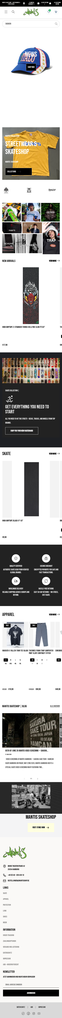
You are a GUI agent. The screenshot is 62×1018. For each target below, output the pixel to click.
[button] (6, 12)
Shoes (5, 916)
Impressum (7, 958)
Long (4, 910)
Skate (5, 893)
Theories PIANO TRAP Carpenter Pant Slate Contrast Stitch (41, 652)
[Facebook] (28, 1013)
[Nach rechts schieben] (37, 778)
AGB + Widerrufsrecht (11, 964)
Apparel (6, 899)
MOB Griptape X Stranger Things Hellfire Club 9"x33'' (23, 327)
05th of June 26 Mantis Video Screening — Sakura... (26, 751)
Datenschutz (7, 953)
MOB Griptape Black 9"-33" (12, 521)
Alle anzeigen (55, 706)
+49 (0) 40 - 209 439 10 (16, 875)
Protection (7, 905)
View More (53, 261)
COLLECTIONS (11, 171)
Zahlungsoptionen (9, 941)
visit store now (39, 827)
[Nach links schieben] (24, 778)
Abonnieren (31, 993)
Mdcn (5, 922)
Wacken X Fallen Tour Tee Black (15, 651)
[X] (33, 1013)
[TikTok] (23, 1013)
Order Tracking (8, 935)
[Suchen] (13, 12)
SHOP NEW (31, 67)
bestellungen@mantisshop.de (18, 880)
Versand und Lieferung (11, 947)
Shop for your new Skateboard (22, 430)
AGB (32, 1007)
